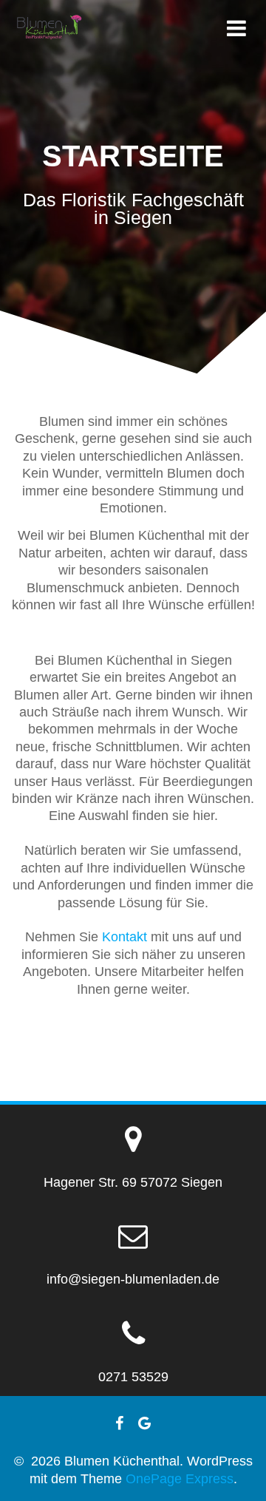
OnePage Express (179, 1478)
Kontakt (124, 936)
